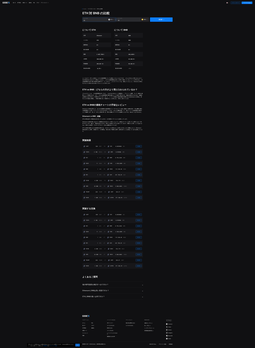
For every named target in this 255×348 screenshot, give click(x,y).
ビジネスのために (129, 325)
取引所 (160, 19)
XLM (111, 174)
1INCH (111, 186)
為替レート (25, 2)
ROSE (111, 169)
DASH (87, 163)
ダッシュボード (235, 2)
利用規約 (171, 344)
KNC (111, 163)
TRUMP (87, 191)
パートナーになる (247, 2)
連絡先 (30, 2)
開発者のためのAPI (111, 336)
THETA (87, 152)
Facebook (170, 324)
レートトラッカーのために (112, 333)
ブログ (37, 2)
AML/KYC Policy (152, 344)
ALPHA (112, 197)
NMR (111, 157)
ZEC (111, 146)
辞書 (83, 335)
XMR (111, 152)
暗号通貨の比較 (92, 9)
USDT (87, 146)
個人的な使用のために (130, 322)
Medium (170, 329)
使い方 (14, 2)
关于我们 (19, 2)
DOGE (87, 180)
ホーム (83, 322)
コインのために (110, 330)
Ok (77, 345)
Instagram (170, 332)
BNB (87, 169)
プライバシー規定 (162, 344)
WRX (87, 186)
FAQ (34, 2)
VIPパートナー (110, 322)
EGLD (111, 180)
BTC (87, 157)
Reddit (169, 338)
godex (84, 9)
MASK (87, 197)
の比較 (138, 146)
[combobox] (45, 2)
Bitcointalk (170, 335)
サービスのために (110, 325)
